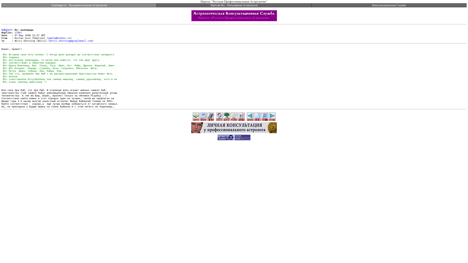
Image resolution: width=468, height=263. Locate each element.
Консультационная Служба (389, 5)
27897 (18, 32)
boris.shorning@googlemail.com (71, 40)
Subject (6, 29)
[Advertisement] (234, 151)
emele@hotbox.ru (59, 38)
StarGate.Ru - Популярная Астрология (234, 5)
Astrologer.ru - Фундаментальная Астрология (79, 5)
